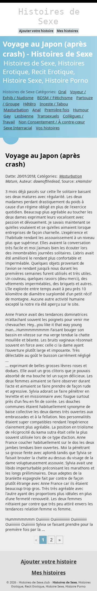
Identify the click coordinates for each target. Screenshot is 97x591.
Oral (62, 91)
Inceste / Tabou (54, 103)
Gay (7, 116)
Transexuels (48, 116)
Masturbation (16, 109)
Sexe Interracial (18, 127)
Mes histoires (67, 31)
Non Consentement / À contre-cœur (52, 122)
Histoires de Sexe (49, 16)
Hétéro (29, 103)
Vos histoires (48, 127)
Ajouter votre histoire (36, 31)
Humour (81, 109)
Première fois (56, 109)
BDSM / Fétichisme (54, 97)
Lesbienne (24, 116)
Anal (36, 109)
